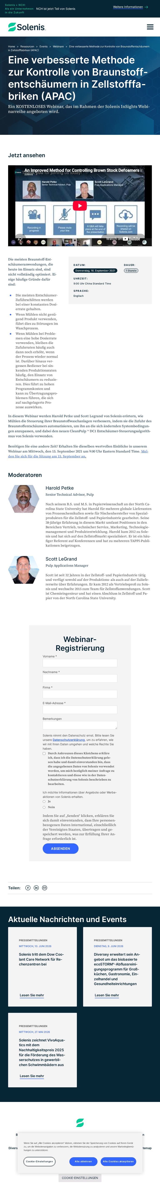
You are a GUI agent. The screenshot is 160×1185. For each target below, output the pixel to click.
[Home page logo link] (80, 1123)
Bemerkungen (52, 718)
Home (11, 46)
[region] (80, 1153)
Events (44, 46)
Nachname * (51, 672)
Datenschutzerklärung (69, 740)
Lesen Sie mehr (32, 995)
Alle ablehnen (83, 1161)
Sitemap (146, 1148)
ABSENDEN (60, 848)
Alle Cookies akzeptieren (118, 1161)
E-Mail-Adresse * (54, 703)
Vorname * (50, 656)
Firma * (47, 687)
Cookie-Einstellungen (80, 1178)
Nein (51, 807)
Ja (49, 801)
